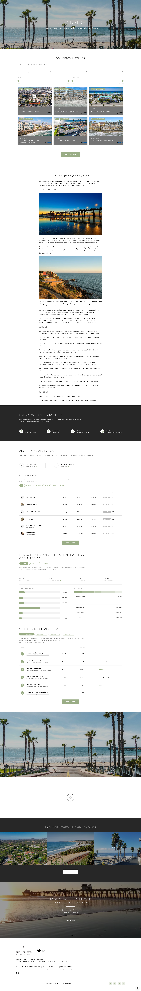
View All (70, 872)
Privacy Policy (65, 983)
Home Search (70, 154)
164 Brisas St (30, 534)
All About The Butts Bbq (33, 512)
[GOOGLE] (119, 983)
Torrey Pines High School (48, 400)
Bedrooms (93, 72)
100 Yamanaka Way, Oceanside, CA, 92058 (38, 655)
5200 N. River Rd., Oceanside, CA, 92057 (37, 662)
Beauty (54, 485)
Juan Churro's (30, 497)
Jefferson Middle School (47, 356)
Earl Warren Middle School (71, 396)
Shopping (39, 485)
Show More (70, 702)
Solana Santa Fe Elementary (50, 396)
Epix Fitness (30, 532)
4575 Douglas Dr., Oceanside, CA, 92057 (37, 678)
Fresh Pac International (33, 525)
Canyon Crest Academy (88, 400)
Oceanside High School (47, 344)
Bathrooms (57, 72)
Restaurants (29, 485)
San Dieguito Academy (66, 400)
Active (47, 485)
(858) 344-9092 (21, 959)
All (22, 485)
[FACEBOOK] (110, 983)
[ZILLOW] (123, 983)
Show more (70, 543)
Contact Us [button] (70, 920)
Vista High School (45, 375)
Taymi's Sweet (30, 504)
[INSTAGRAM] (114, 983)
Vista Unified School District (49, 369)
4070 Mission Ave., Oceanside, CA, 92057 (38, 694)
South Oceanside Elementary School (52, 362)
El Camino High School (47, 350)
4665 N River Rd (31, 527)
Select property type (24, 72)
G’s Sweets (29, 519)
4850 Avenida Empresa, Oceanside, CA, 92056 (39, 670)
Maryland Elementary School (49, 385)
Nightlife (62, 485)
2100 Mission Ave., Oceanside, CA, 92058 (37, 686)
